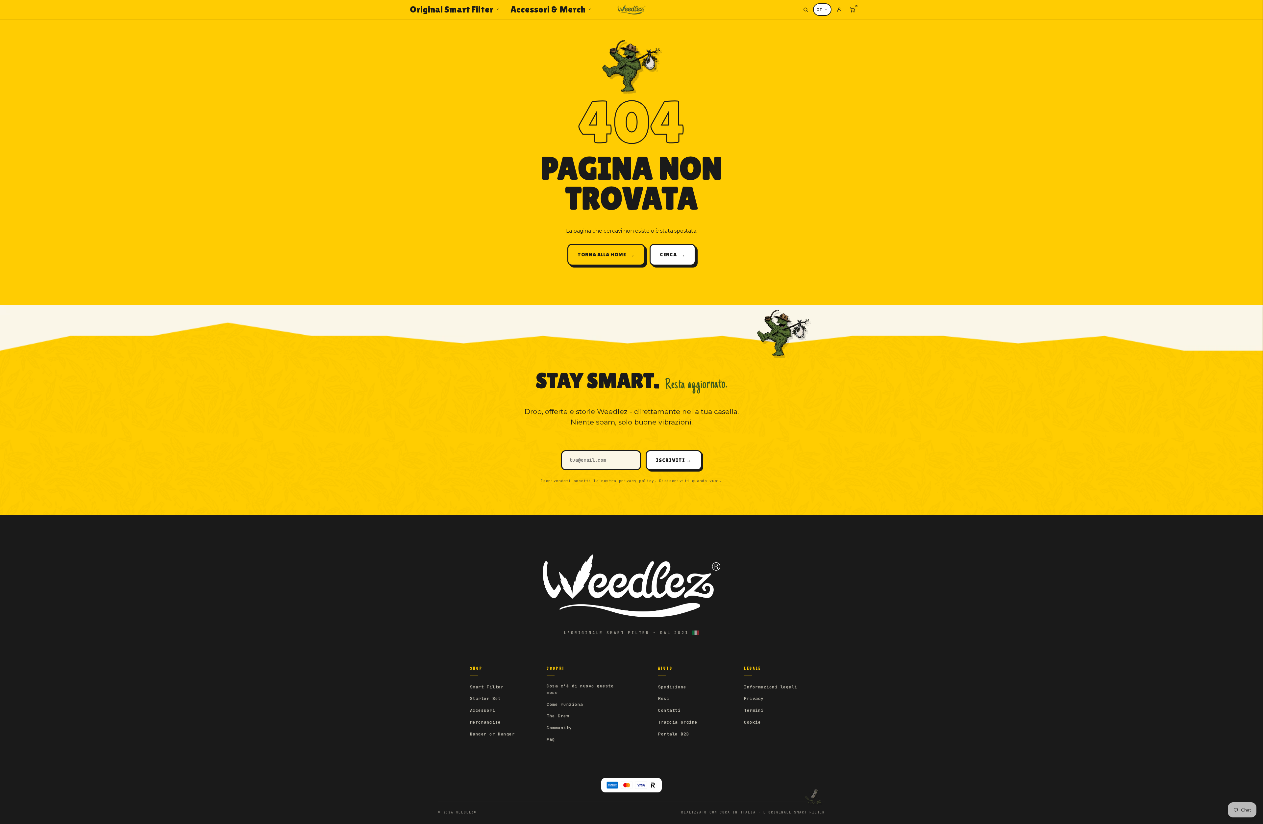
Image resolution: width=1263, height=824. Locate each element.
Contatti (669, 710)
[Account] (839, 9)
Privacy (754, 698)
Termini (754, 710)
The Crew (558, 716)
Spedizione (672, 687)
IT (819, 9)
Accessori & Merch (547, 9)
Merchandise (485, 722)
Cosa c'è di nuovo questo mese (580, 689)
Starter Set (485, 698)
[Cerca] (805, 9)
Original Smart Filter (451, 9)
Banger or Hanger (492, 734)
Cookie (752, 722)
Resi (663, 698)
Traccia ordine (677, 722)
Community (559, 728)
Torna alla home (606, 254)
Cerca (672, 254)
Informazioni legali (770, 687)
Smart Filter (487, 687)
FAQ (551, 739)
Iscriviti (673, 460)
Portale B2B (673, 734)
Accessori (482, 710)
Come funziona (565, 704)
